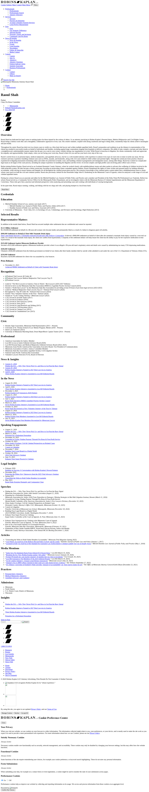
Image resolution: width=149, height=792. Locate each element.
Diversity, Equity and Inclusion (20, 34)
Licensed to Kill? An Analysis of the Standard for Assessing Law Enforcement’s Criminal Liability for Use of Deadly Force (48, 544)
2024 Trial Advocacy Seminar (15, 455)
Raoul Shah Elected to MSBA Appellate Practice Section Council (27, 401)
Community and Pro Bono (19, 36)
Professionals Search (17, 13)
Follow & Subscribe (16, 50)
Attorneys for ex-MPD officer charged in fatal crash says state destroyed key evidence (35, 563)
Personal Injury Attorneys (14, 574)
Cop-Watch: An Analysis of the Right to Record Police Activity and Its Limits (32, 542)
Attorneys (13, 60)
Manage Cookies (7, 713)
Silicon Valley (10, 660)
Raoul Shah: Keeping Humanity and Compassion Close (24, 482)
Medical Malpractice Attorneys (15, 576)
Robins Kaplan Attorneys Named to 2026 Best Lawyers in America (28, 397)
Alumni (7, 667)
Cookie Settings (6, 5)
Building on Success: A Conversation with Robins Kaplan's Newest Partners (31, 470)
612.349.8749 (10, 110)
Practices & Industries (17, 21)
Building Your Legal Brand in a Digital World (21, 451)
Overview (6, 134)
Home (7, 85)
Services (8, 17)
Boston (7, 652)
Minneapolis (14, 106)
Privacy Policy (10, 671)
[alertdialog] (74, 753)
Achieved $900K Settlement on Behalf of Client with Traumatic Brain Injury (31, 267)
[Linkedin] (8, 638)
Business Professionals (17, 68)
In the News (14, 42)
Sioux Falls (9, 662)
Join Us (12, 58)
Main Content (17, 5)
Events (12, 44)
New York (8, 658)
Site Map (8, 673)
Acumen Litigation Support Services (22, 23)
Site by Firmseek (11, 675)
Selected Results (15, 32)
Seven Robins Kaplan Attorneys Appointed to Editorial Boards (30, 405)
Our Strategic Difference (18, 30)
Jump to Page (5, 620)
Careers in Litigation (12, 447)
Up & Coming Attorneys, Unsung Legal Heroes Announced (26, 561)
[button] (8, 130)
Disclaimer (9, 669)
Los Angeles (9, 654)
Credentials (7, 194)
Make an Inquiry (15, 76)
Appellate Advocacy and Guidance (17, 578)
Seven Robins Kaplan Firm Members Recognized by (30, 420)
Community (7, 316)
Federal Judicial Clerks (17, 64)
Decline (17, 713)
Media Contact (15, 52)
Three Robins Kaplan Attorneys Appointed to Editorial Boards (29, 389)
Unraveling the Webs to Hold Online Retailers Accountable (25, 478)
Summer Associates (16, 66)
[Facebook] (8, 633)
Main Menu (26, 5)
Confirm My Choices (8, 790)
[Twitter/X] (8, 628)
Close (3, 723)
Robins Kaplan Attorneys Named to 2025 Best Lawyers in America (28, 412)
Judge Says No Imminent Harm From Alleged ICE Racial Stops (28, 553)
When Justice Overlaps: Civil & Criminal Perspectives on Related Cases (30, 443)
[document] (74, 753)
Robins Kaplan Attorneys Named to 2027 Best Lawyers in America (28, 385)
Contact (8, 70)
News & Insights (11, 38)
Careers (7, 54)
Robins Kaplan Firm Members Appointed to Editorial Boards (29, 416)
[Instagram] (8, 643)
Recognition (7, 271)
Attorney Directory (16, 15)
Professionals (9, 9)
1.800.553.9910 (6, 646)
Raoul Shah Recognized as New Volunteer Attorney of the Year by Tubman (31, 409)
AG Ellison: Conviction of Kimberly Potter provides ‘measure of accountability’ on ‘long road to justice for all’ (44, 565)
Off (10, 780)
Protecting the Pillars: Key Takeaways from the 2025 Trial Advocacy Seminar (32, 474)
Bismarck (8, 650)
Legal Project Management (19, 25)
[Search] (32, 5)
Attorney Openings (16, 62)
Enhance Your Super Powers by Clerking (19, 459)
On (5, 780)
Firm (7, 27)
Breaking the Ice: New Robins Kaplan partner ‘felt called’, (26, 555)
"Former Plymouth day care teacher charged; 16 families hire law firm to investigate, (34, 557)
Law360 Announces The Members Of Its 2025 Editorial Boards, (28, 559)
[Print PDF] (8, 121)
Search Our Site (8, 80)
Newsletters (14, 48)
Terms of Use (52, 709)
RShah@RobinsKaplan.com (15, 108)
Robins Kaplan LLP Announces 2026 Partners (21, 393)
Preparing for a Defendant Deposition (18, 435)
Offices (12, 74)
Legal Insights (14, 46)
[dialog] (74, 711)
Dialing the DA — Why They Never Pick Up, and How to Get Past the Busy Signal (34, 431)
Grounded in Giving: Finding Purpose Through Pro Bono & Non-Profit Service (32, 439)
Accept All (24, 713)
